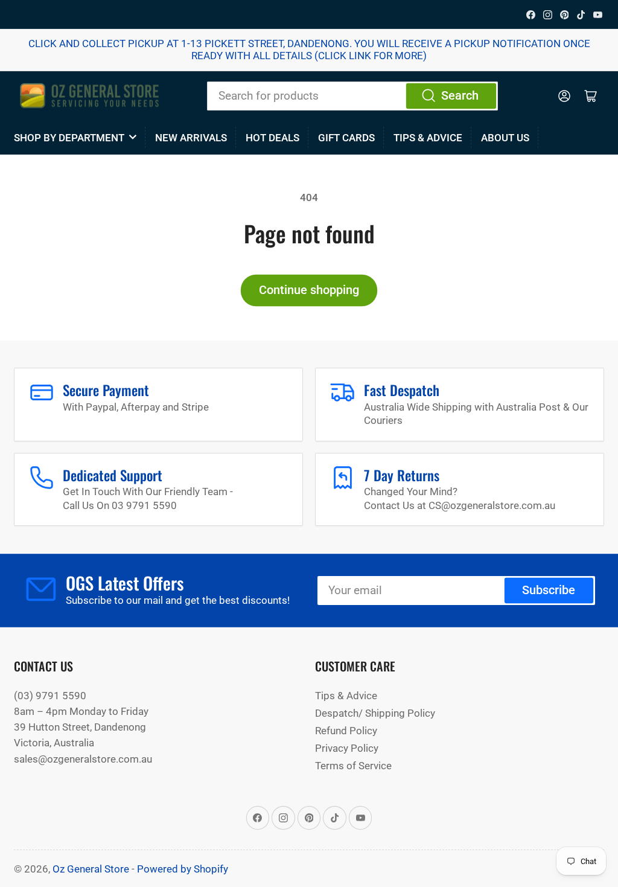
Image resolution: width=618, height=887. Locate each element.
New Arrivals (191, 138)
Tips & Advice (427, 138)
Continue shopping (309, 290)
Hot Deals (272, 138)
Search (460, 96)
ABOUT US (505, 138)
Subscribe (548, 590)
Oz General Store (91, 869)
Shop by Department (69, 138)
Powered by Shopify (182, 869)
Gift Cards (346, 138)
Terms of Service (353, 766)
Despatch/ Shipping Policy (375, 713)
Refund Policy (346, 731)
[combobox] (352, 96)
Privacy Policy (346, 748)
